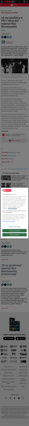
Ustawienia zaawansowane (14, 226)
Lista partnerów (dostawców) (8, 221)
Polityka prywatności (12, 208)
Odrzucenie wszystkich (14, 230)
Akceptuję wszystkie (14, 234)
